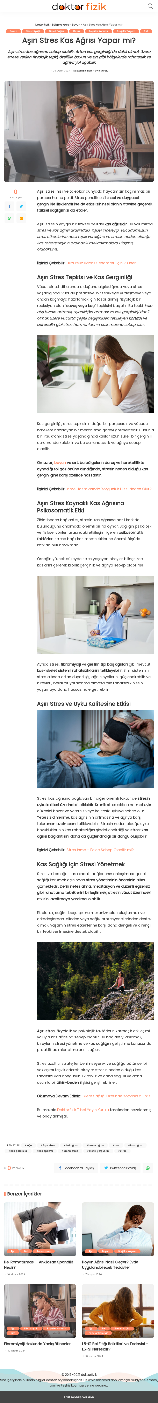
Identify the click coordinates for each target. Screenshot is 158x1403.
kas (117, 1145)
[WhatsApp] (9, 218)
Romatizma (44, 1251)
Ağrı (13, 1251)
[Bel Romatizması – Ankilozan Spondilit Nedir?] (40, 1229)
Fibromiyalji (33, 31)
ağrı (29, 1145)
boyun (60, 462)
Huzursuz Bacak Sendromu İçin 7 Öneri (101, 263)
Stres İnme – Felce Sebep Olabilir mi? (100, 849)
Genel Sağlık (56, 31)
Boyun (13, 31)
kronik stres (71, 1151)
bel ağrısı (72, 1145)
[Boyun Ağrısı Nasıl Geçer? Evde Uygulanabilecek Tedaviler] (118, 1229)
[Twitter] (21, 206)
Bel (26, 1251)
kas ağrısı (136, 1145)
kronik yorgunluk (99, 1151)
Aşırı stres (49, 1145)
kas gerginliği (18, 1151)
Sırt (146, 31)
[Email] (21, 218)
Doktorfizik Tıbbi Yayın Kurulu (90, 71)
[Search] (149, 6)
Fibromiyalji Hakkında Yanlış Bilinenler (37, 1343)
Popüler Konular (98, 31)
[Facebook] (9, 206)
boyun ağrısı (96, 1145)
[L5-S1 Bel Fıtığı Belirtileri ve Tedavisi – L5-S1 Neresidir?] (118, 1311)
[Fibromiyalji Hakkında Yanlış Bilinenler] (40, 1311)
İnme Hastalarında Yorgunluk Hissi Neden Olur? (109, 488)
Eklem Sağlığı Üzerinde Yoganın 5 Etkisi (116, 1096)
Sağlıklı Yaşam (126, 31)
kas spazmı (45, 1151)
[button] (9, 6)
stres (123, 1151)
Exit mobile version (79, 1397)
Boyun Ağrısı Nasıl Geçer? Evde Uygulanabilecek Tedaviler (110, 1264)
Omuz (76, 31)
